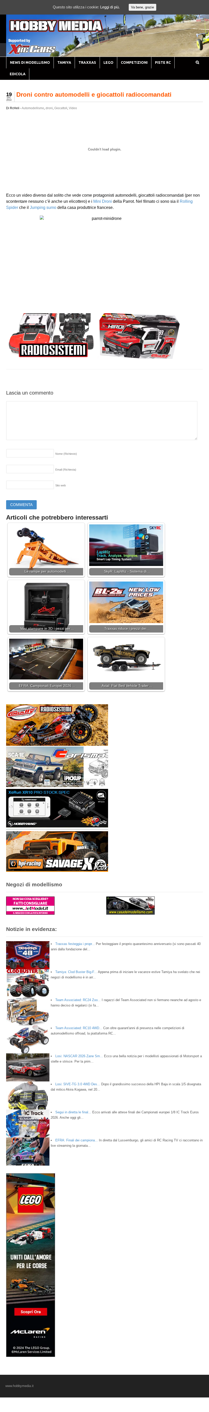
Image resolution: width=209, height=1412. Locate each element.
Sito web (60, 485)
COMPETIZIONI (134, 62)
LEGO (108, 62)
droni (49, 108)
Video (73, 108)
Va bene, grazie (142, 7)
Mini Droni (102, 201)
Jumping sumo (43, 207)
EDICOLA (17, 74)
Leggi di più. (110, 7)
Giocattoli (60, 108)
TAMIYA (64, 62)
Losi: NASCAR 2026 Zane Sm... (79, 1056)
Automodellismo (33, 108)
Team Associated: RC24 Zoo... (78, 1000)
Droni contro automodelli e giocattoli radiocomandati (94, 94)
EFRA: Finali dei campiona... (76, 1140)
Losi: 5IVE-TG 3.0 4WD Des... (77, 1084)
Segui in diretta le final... (73, 1112)
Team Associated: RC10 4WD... (78, 1028)
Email (65, 469)
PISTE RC (163, 62)
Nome (66, 453)
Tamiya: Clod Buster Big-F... (76, 972)
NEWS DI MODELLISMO (30, 62)
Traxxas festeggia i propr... (75, 944)
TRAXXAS (87, 62)
